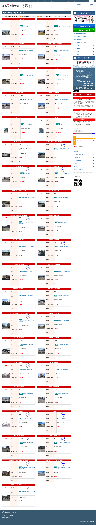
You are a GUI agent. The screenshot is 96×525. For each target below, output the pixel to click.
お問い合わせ (79, 4)
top (92, 4)
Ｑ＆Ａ (86, 4)
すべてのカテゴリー (78, 169)
